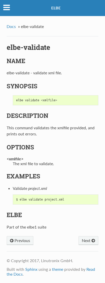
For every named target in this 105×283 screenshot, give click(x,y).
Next (86, 240)
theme (57, 269)
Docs (11, 26)
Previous (22, 240)
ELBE (56, 7)
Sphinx (31, 269)
